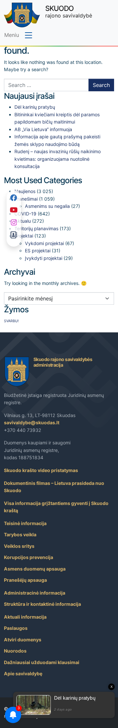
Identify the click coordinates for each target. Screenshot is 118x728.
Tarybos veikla (20, 534)
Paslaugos (16, 628)
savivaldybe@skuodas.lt (31, 422)
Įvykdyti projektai (43, 258)
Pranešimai (26, 199)
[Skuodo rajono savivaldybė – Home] (22, 15)
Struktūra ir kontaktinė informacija (42, 604)
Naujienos (24, 191)
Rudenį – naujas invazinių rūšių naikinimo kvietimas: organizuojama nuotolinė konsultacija (57, 159)
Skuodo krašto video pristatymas (41, 470)
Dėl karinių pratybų (34, 107)
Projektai (23, 235)
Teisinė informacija (25, 523)
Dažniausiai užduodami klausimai (41, 662)
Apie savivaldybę (23, 673)
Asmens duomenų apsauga (35, 569)
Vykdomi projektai (44, 243)
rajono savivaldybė (68, 11)
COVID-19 (25, 213)
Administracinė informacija (34, 593)
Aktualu (22, 221)
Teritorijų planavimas (36, 228)
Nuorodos (15, 651)
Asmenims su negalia (47, 206)
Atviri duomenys (22, 639)
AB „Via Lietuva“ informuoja (43, 129)
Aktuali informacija (25, 617)
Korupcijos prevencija (28, 557)
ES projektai (37, 250)
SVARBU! (11, 321)
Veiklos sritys (19, 546)
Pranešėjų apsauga (25, 580)
